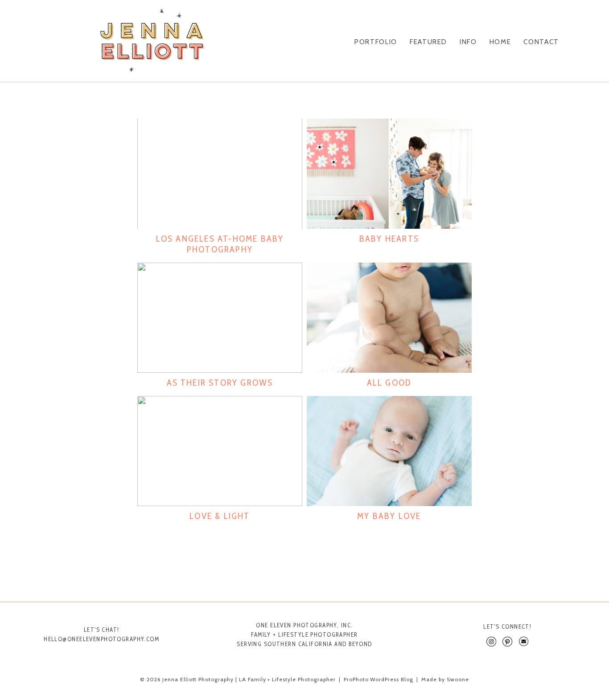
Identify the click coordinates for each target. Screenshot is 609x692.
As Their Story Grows (220, 382)
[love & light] (219, 451)
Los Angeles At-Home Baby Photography (220, 244)
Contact (541, 42)
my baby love (389, 516)
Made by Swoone (445, 679)
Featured (428, 42)
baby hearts (389, 238)
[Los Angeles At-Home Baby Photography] (219, 174)
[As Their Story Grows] (219, 318)
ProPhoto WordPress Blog (378, 679)
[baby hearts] (389, 174)
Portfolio (375, 42)
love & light (219, 516)
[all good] (389, 318)
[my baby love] (389, 451)
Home (500, 42)
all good (389, 382)
